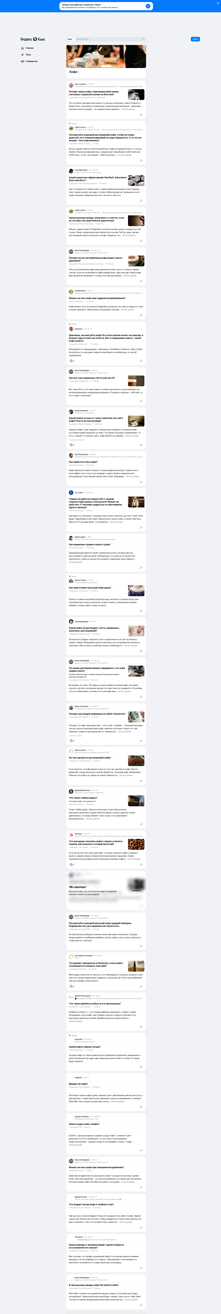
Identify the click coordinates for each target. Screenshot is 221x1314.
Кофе (70, 39)
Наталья (78, 834)
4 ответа (89, 511)
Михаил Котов (81, 1197)
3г (87, 84)
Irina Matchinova (81, 454)
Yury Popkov (83, 847)
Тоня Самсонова (85, 1288)
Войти (195, 39)
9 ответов (94, 680)
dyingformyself (84, 634)
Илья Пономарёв (82, 250)
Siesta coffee (80, 750)
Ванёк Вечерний (85, 424)
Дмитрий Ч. (83, 344)
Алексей (78, 1039)
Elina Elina (82, 969)
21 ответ (95, 144)
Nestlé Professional (83, 996)
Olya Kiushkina (84, 1087)
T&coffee (79, 1237)
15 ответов (94, 344)
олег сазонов (80, 84)
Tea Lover (79, 493)
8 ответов (96, 761)
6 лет (85, 1237)
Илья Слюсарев (81, 706)
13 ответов (99, 224)
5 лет (90, 170)
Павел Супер (80, 580)
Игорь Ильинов (81, 411)
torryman (78, 329)
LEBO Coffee (80, 127)
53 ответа (94, 591)
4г (87, 127)
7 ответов (96, 1007)
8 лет (95, 955)
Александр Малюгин (87, 98)
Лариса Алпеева (82, 1116)
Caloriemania (80, 291)
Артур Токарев (85, 144)
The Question (84, 591)
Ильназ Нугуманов (86, 224)
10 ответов (97, 424)
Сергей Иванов (85, 761)
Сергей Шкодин (81, 622)
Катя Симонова (85, 1208)
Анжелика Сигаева (84, 998)
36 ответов (101, 98)
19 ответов (109, 264)
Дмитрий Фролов (82, 790)
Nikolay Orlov (84, 381)
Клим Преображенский (88, 183)
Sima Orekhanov (85, 1007)
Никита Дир (80, 537)
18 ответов (90, 548)
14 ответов (97, 1208)
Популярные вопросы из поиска (91, 264)
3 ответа (87, 1127)
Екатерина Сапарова (84, 956)
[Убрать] (73, 39)
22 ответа (102, 183)
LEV (80, 1127)
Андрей (78, 1078)
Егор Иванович (81, 170)
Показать (136, 890)
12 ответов (90, 301)
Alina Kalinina (84, 680)
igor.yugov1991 (84, 929)
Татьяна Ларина (83, 1240)
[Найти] (144, 39)
